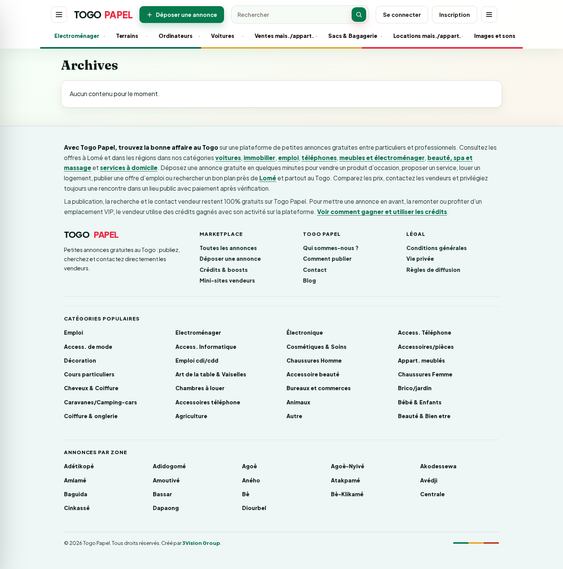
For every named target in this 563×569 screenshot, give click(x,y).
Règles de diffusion (433, 269)
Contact (315, 269)
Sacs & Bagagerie (350, 35)
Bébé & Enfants (420, 402)
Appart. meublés (421, 360)
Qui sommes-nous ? (330, 247)
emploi (288, 157)
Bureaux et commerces (318, 387)
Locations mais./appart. (423, 35)
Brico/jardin (415, 387)
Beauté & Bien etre (424, 415)
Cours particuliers (89, 374)
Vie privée (420, 258)
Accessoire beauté (312, 374)
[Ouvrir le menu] (59, 15)
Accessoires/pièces (426, 346)
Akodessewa (438, 466)
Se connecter (402, 14)
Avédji (428, 480)
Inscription (454, 14)
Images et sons (493, 35)
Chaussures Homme (314, 360)
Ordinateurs (174, 35)
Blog (309, 280)
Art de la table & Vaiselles (210, 374)
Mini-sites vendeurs (227, 280)
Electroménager (74, 35)
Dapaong (166, 507)
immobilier (259, 157)
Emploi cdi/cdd (196, 360)
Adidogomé (169, 466)
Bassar (162, 494)
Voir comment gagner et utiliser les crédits (382, 211)
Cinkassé (77, 507)
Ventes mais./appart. (281, 35)
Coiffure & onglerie (91, 415)
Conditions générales (436, 247)
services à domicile (128, 167)
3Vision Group (201, 543)
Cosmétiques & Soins (316, 346)
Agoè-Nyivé (347, 466)
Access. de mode (88, 346)
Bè (245, 494)
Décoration (80, 360)
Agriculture (191, 415)
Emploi (73, 332)
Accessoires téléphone (207, 402)
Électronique (304, 332)
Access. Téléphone (424, 332)
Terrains (127, 35)
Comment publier (327, 258)
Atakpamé (345, 480)
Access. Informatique (205, 346)
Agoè (249, 466)
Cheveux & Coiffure (91, 387)
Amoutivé (166, 480)
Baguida (75, 494)
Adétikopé (79, 466)
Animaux (298, 402)
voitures (228, 157)
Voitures (222, 35)
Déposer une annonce (186, 14)
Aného (251, 480)
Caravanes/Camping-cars (100, 402)
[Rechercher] (359, 14)
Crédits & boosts (224, 269)
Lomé (267, 177)
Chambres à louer (199, 387)
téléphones (319, 157)
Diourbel (254, 507)
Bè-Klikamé (347, 494)
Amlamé (75, 480)
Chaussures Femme (425, 374)
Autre (294, 415)
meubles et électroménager (382, 157)
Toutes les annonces (228, 247)
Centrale (432, 494)
